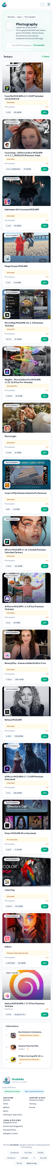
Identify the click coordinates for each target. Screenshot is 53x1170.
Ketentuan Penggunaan (13, 1126)
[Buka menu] (48, 4)
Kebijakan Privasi (10, 1123)
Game (5, 1104)
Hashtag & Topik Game (12, 1115)
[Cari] (42, 4)
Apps (19, 17)
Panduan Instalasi (36, 1100)
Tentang (32, 1104)
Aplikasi (6, 1107)
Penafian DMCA (9, 1130)
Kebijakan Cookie (10, 1133)
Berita (5, 1111)
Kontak (32, 1107)
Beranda (11, 17)
